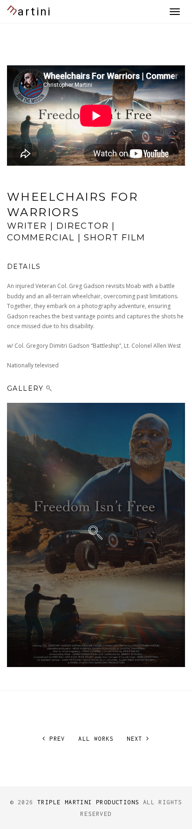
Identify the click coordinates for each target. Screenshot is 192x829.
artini (28, 9)
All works (96, 738)
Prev (55, 738)
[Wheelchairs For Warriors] (96, 535)
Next (136, 738)
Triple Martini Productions (88, 802)
